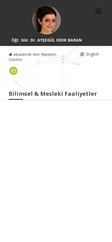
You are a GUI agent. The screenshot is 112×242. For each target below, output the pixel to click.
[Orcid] (13, 71)
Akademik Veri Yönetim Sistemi (32, 57)
